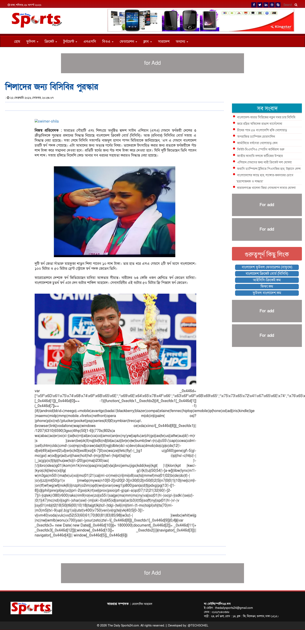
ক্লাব (146, 41)
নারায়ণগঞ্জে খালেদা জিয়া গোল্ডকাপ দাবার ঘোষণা (266, 188)
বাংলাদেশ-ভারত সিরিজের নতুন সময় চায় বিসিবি (266, 117)
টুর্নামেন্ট (69, 41)
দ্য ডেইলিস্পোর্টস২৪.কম (217, 604)
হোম (17, 41)
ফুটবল (31, 41)
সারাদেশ (164, 41)
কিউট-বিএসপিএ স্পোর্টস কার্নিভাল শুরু (260, 149)
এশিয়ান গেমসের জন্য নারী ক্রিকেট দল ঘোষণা (264, 162)
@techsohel (198, 626)
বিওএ (106, 41)
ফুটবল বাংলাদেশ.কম (267, 293)
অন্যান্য (181, 41)
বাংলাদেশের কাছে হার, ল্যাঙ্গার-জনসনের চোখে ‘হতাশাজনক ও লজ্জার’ (264, 178)
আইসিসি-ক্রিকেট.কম (267, 280)
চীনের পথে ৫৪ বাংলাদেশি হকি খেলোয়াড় (262, 130)
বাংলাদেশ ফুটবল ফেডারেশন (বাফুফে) (267, 267)
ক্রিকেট (50, 41)
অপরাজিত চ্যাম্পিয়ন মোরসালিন (256, 136)
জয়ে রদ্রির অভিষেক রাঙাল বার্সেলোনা (259, 124)
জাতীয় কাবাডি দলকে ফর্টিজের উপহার (260, 156)
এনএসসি (89, 41)
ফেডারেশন (127, 41)
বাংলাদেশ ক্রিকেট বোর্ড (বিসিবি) (267, 273)
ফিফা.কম (267, 286)
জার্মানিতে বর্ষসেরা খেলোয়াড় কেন (257, 143)
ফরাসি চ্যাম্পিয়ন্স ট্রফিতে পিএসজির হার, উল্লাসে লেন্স (269, 169)
